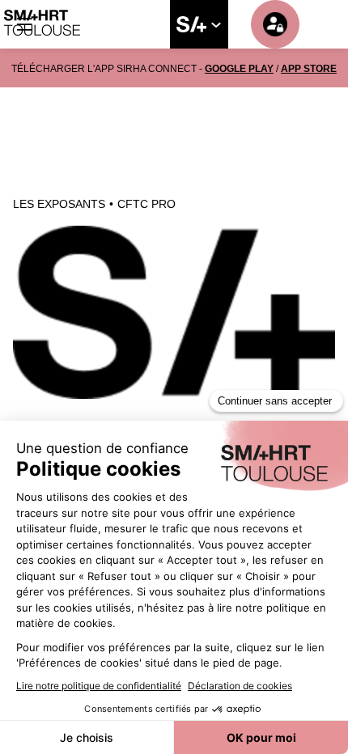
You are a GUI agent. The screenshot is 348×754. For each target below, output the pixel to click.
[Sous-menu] (216, 25)
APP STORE (309, 68)
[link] (199, 24)
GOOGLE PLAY (239, 68)
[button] (24, 24)
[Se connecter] (275, 24)
